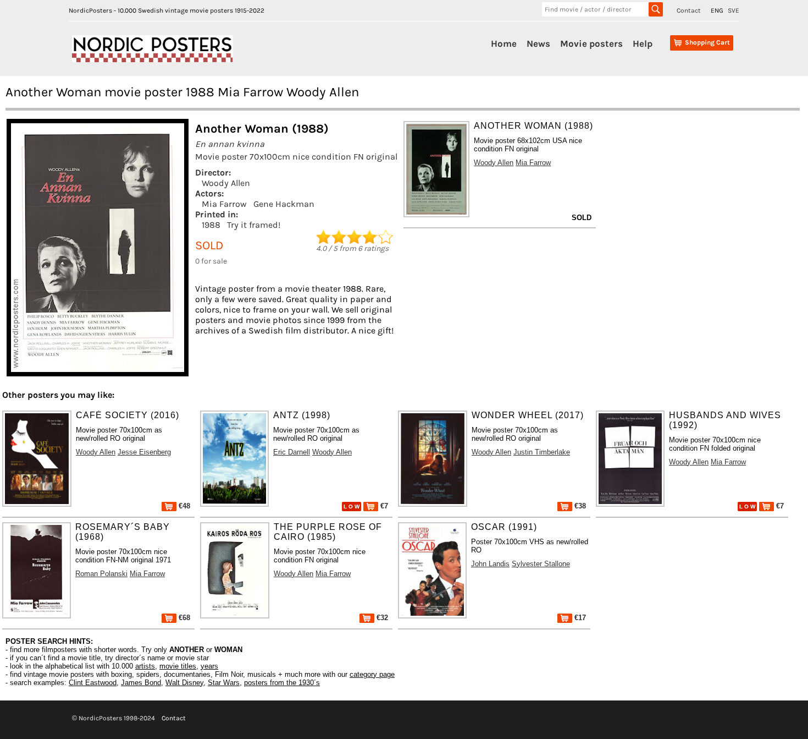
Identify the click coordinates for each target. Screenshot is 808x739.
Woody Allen (226, 183)
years (209, 666)
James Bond (141, 682)
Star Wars (224, 682)
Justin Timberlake (541, 452)
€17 (579, 618)
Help (642, 43)
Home (504, 43)
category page (372, 674)
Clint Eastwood (93, 682)
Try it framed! (253, 225)
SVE (733, 10)
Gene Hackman (283, 204)
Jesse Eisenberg (144, 452)
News (538, 43)
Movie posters (591, 43)
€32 (381, 618)
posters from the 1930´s (282, 682)
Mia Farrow (224, 204)
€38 (579, 506)
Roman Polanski (101, 574)
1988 (211, 225)
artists (145, 666)
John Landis (490, 564)
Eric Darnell (291, 452)
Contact (689, 10)
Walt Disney (184, 682)
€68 (183, 618)
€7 (383, 506)
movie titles (177, 666)
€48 (183, 506)
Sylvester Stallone (541, 564)
